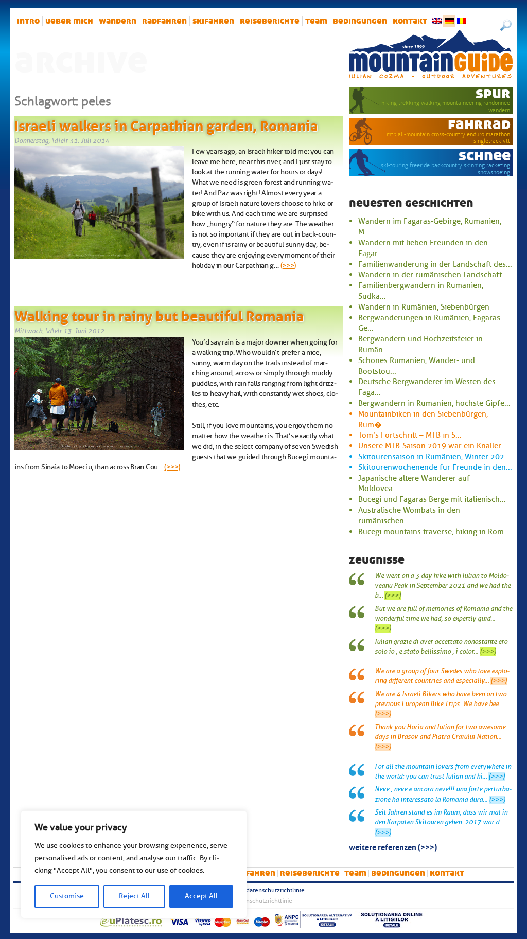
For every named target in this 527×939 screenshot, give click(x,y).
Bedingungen (360, 21)
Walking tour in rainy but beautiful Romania (159, 314)
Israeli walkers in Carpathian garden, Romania (166, 124)
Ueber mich (69, 21)
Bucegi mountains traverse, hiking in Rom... (434, 532)
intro (28, 21)
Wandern (117, 21)
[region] (134, 864)
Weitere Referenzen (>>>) (393, 846)
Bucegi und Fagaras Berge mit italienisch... (432, 499)
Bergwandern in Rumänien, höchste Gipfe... (434, 403)
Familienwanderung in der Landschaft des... (435, 264)
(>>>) (288, 265)
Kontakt (410, 21)
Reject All (134, 896)
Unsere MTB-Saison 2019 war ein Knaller (429, 446)
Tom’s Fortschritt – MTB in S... (410, 435)
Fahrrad (479, 124)
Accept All (201, 896)
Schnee (485, 156)
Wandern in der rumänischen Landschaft (430, 274)
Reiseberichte (270, 21)
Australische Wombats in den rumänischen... (409, 515)
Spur (493, 93)
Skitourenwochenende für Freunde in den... (435, 467)
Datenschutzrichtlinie (275, 890)
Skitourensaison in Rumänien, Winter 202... (434, 457)
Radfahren (164, 21)
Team (316, 21)
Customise (67, 896)
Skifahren (213, 21)
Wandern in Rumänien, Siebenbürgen (423, 307)
